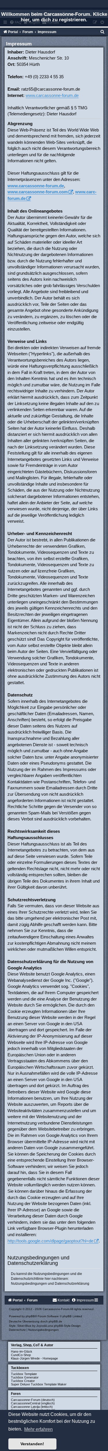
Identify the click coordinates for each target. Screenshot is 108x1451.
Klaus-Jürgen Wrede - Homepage (34, 1358)
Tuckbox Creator (23, 1381)
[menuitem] (102, 32)
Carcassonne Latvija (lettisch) (32, 1406)
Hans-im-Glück (21, 1351)
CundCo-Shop (21, 1355)
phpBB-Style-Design (67, 1325)
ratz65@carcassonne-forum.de (50, 89)
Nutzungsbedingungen (29, 1284)
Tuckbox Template (24, 1374)
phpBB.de (55, 1321)
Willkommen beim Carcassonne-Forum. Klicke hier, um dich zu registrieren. (54, 17)
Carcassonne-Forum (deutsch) (33, 1400)
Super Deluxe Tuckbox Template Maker (39, 1384)
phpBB (30, 1316)
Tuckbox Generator (25, 1377)
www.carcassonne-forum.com (37, 191)
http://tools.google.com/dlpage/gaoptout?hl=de (50, 1240)
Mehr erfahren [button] (38, 1429)
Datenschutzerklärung (72, 1284)
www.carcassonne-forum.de (52, 95)
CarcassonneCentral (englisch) (33, 1403)
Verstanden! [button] (32, 1444)
